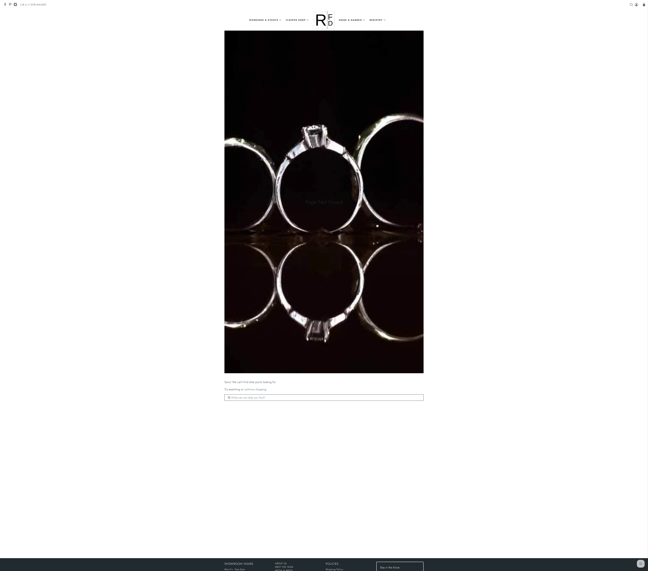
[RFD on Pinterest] (11, 5)
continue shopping (255, 389)
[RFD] (324, 20)
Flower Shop (296, 20)
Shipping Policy (334, 569)
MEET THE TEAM (284, 567)
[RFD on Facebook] (5, 5)
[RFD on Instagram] (16, 5)
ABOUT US (281, 563)
